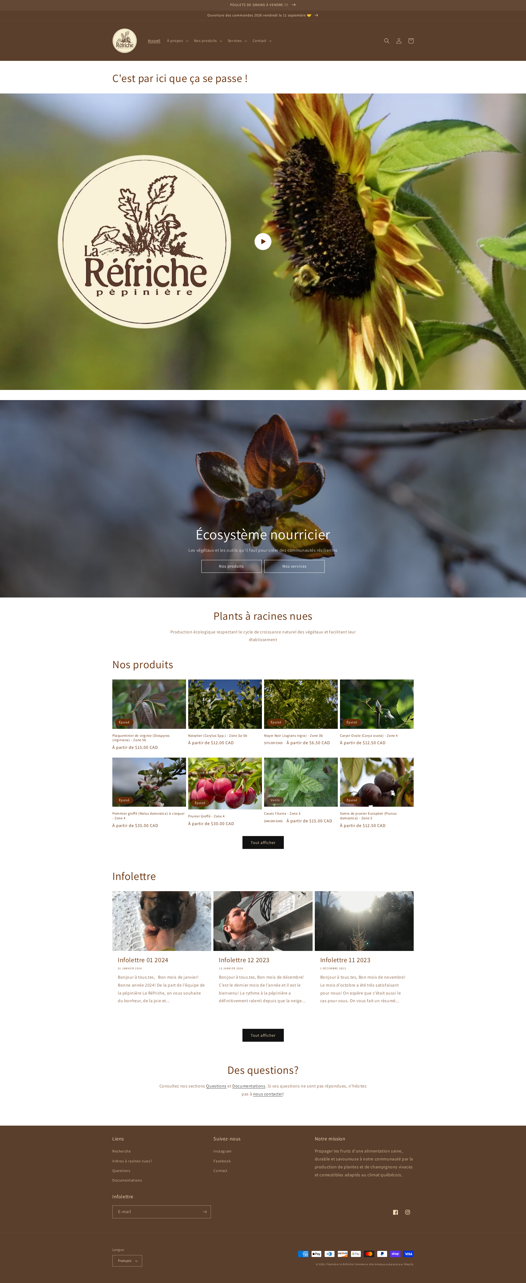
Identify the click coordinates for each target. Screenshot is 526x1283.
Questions (216, 1086)
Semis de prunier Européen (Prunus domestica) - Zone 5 (368, 815)
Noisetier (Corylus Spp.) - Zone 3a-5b (217, 735)
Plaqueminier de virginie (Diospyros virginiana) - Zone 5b (141, 738)
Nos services (294, 566)
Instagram (222, 1151)
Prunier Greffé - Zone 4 (206, 816)
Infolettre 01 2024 (143, 960)
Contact (220, 1170)
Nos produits (231, 566)
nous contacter (268, 1094)
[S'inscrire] (205, 1211)
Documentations (248, 1086)
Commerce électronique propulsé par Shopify (384, 1264)
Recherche (121, 1151)
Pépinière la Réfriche (340, 1264)
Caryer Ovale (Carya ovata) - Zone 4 (369, 735)
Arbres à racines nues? (132, 1161)
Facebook (222, 1161)
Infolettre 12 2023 (244, 960)
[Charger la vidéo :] (263, 242)
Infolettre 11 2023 (345, 960)
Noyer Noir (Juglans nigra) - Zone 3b (293, 735)
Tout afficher (263, 842)
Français (124, 1260)
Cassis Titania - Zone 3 (282, 813)
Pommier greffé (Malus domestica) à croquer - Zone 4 (148, 815)
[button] (177, 40)
